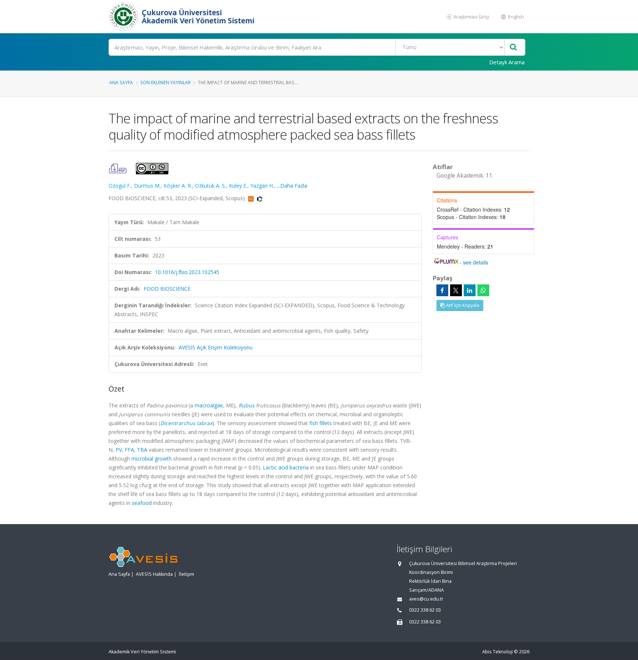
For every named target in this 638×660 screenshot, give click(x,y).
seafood (142, 502)
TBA (142, 449)
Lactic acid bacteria (286, 467)
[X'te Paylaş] (456, 290)
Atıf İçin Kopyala (462, 305)
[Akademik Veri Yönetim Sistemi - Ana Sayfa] (124, 16)
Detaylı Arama (507, 62)
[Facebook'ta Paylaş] (442, 290)
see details (475, 262)
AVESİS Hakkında (154, 574)
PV (119, 449)
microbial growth (151, 458)
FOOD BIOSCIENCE (167, 288)
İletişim (186, 574)
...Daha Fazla (292, 185)
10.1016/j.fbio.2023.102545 (187, 272)
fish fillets (320, 423)
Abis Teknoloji (497, 652)
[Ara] (513, 47)
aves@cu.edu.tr (426, 599)
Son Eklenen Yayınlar (165, 82)
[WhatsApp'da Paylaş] (483, 290)
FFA (129, 449)
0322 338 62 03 (425, 610)
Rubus (246, 405)
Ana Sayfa (121, 82)
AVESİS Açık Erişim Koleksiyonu (216, 347)
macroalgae (209, 405)
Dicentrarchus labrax (186, 423)
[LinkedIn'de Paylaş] (470, 290)
